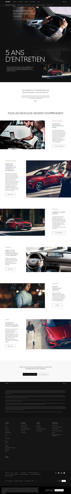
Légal (6, 474)
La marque (38, 425)
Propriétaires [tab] (32, 1)
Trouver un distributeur (63, 2)
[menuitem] (14, 5)
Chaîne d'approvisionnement (24, 474)
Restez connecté (24, 472)
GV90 (6, 451)
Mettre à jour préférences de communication (56, 435)
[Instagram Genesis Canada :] (58, 473)
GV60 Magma (7, 449)
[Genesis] (7, 2)
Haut (64, 383)
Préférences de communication (34, 472)
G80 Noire (6, 442)
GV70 (6, 425)
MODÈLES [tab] (14, 1)
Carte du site (7, 472)
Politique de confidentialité (13, 474)
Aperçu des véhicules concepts (10, 447)
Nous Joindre (17, 472)
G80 (6, 440)
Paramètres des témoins (49, 490)
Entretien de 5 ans (55, 425)
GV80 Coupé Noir (8, 432)
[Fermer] (69, 490)
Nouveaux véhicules (24, 425)
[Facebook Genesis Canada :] (56, 473)
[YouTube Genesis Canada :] (64, 473)
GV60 (6, 434)
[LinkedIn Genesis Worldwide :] (61, 473)
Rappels (53, 432)
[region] (35, 490)
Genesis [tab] (26, 1)
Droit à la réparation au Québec (36, 474)
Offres (38, 1)
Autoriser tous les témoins (59, 490)
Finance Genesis (23, 432)
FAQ (12, 472)
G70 (6, 436)
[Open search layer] (65, 2)
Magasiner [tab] (20, 1)
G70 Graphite (7, 438)
